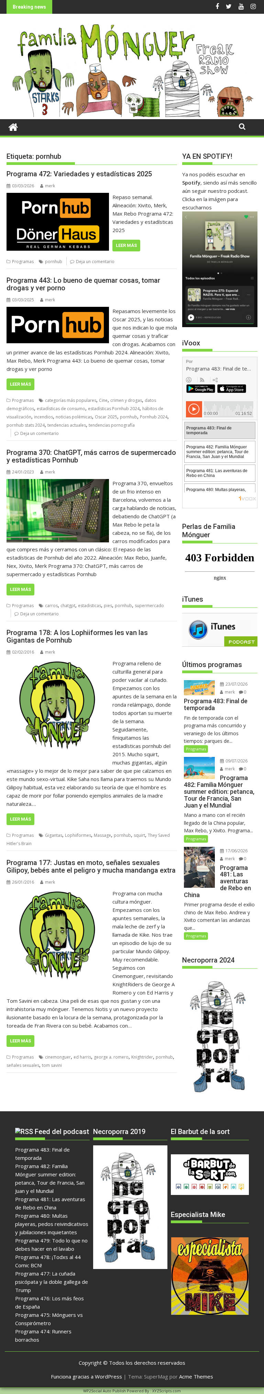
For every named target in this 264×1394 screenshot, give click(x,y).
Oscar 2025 (106, 417)
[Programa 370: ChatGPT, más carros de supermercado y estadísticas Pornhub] (58, 483)
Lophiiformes (78, 835)
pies (108, 605)
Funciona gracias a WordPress (86, 1376)
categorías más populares (70, 400)
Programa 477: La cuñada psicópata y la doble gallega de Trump (51, 1281)
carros (51, 605)
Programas (23, 261)
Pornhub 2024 (153, 417)
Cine (103, 400)
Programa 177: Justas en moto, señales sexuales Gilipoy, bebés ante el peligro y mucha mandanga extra (91, 866)
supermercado (149, 605)
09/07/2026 (236, 761)
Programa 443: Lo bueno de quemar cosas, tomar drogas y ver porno (83, 284)
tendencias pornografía (112, 425)
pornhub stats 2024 (26, 425)
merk (50, 186)
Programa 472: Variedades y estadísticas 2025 (79, 174)
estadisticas (89, 605)
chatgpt (67, 605)
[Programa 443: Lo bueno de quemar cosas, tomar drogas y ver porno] (58, 311)
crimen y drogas (126, 400)
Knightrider (142, 1057)
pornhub (53, 261)
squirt (139, 835)
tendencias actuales (66, 425)
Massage (102, 835)
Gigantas (53, 835)
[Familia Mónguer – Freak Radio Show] (132, 115)
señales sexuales (23, 1065)
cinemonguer (58, 1057)
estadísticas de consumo (61, 409)
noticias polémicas (74, 417)
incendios (43, 417)
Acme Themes (196, 1376)
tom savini (52, 1065)
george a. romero (111, 1057)
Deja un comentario (95, 261)
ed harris (82, 1057)
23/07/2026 (236, 684)
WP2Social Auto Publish (104, 1390)
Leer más (126, 245)
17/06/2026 (236, 851)
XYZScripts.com (166, 1390)
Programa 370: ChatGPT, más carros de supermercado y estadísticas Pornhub (91, 456)
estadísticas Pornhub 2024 (114, 409)
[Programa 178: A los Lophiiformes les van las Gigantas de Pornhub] (58, 663)
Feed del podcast (62, 1131)
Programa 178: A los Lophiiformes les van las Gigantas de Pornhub (77, 636)
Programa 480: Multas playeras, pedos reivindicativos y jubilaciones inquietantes (51, 1224)
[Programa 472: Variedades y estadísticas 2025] (58, 197)
